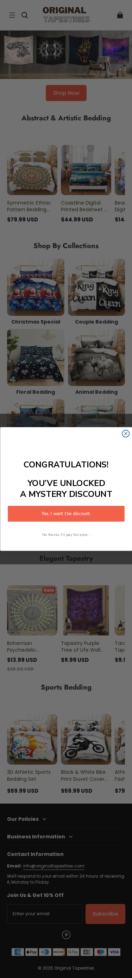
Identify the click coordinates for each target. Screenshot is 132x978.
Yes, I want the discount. (66, 514)
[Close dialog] (125, 433)
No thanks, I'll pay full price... (66, 534)
